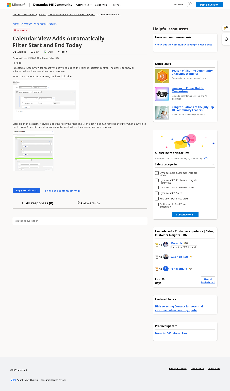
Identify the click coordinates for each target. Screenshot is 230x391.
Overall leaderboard (208, 280)
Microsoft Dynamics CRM (174, 198)
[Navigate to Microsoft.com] (16, 5)
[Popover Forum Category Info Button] (206, 159)
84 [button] (191, 269)
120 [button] (186, 243)
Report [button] (64, 52)
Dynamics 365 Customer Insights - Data (178, 174)
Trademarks (214, 368)
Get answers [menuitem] (101, 4)
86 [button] (192, 257)
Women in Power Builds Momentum (188, 90)
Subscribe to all (185, 214)
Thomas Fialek (48, 58)
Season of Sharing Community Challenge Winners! (192, 72)
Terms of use (197, 368)
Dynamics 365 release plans (171, 333)
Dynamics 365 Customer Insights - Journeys (178, 181)
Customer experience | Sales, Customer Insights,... (71, 14)
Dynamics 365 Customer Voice (177, 187)
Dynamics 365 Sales (171, 193)
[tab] (38, 204)
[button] (178, 4)
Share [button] (50, 52)
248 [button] (57, 58)
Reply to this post (26, 190)
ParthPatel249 (179, 268)
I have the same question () (63, 190)
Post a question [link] (209, 4)
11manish (176, 243)
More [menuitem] (116, 4)
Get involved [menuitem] (82, 4)
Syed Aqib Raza (179, 256)
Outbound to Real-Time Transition (173, 205)
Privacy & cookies (178, 368)
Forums (42, 14)
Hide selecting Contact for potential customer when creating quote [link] (179, 308)
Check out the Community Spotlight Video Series (183, 44)
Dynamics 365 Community (52, 5)
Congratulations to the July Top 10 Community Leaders (193, 109)
